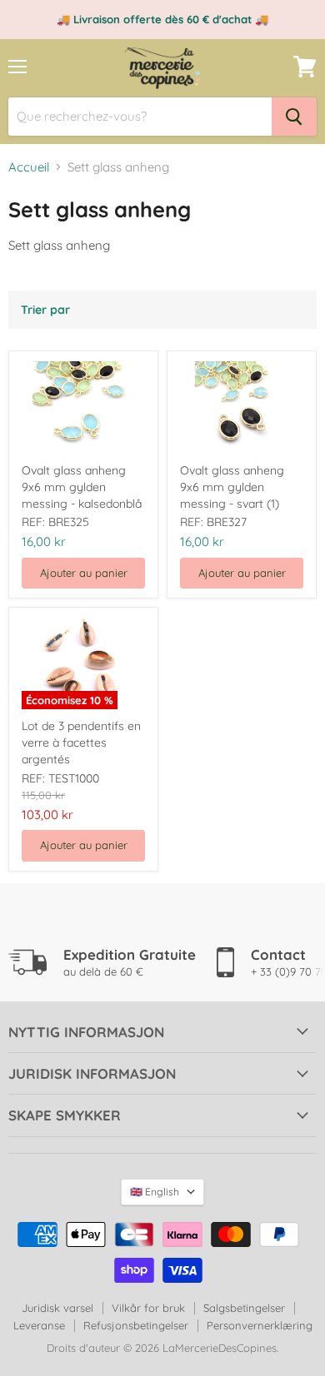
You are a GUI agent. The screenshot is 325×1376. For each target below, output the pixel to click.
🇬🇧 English (154, 1191)
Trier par (45, 309)
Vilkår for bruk (148, 1307)
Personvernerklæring (259, 1325)
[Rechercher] (294, 116)
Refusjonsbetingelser (135, 1325)
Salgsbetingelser (244, 1307)
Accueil (28, 167)
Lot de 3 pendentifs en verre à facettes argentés (81, 742)
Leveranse (39, 1325)
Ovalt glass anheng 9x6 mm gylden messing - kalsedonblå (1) (82, 487)
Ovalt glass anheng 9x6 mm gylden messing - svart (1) (232, 487)
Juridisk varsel (57, 1307)
